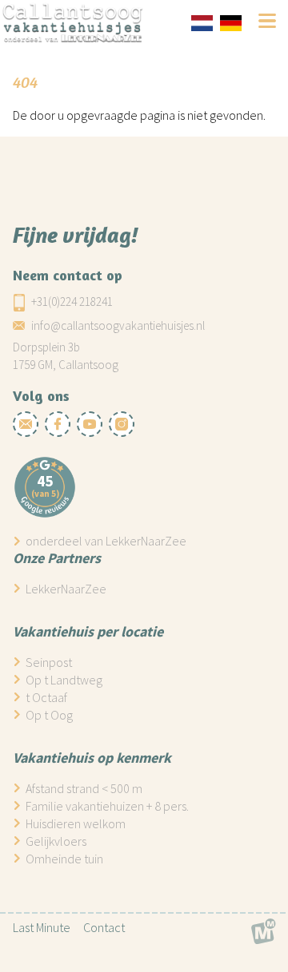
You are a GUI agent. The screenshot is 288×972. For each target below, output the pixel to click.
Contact (104, 927)
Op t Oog (49, 715)
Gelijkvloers (56, 841)
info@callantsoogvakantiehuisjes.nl (118, 325)
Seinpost (49, 662)
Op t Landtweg (64, 680)
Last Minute (41, 927)
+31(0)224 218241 (72, 301)
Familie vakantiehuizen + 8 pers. (107, 806)
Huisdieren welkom (76, 823)
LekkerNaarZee (66, 589)
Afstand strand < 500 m (84, 788)
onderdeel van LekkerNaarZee (106, 541)
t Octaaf (46, 697)
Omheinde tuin (64, 859)
